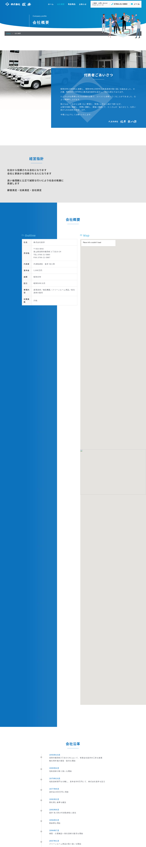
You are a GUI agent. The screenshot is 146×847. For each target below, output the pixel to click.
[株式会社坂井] (18, 4)
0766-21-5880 (120, 4)
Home (8, 33)
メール (137, 4)
